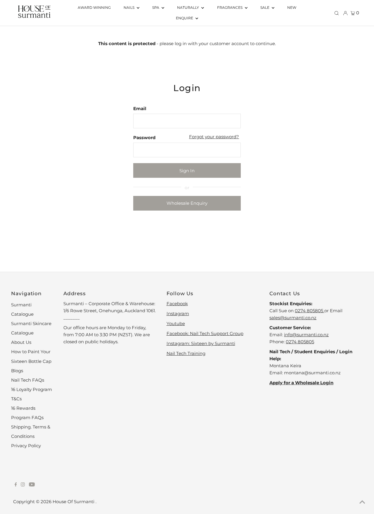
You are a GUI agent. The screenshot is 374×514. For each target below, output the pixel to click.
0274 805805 (309, 310)
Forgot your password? (214, 136)
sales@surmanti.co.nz (292, 317)
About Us (21, 342)
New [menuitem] (291, 7)
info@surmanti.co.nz (306, 334)
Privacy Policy (26, 445)
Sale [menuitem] (265, 7)
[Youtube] (31, 485)
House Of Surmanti (74, 501)
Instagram (178, 313)
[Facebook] (15, 485)
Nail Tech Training (186, 353)
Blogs (17, 370)
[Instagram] (22, 485)
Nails (129, 7)
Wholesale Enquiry (187, 203)
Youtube (176, 323)
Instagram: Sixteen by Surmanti (201, 343)
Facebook (177, 303)
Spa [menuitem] (156, 7)
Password (144, 137)
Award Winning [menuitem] (94, 7)
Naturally (188, 7)
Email (139, 108)
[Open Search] (336, 13)
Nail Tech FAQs (27, 380)
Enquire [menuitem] (185, 18)
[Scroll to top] (362, 502)
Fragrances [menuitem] (230, 7)
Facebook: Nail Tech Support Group (205, 333)
